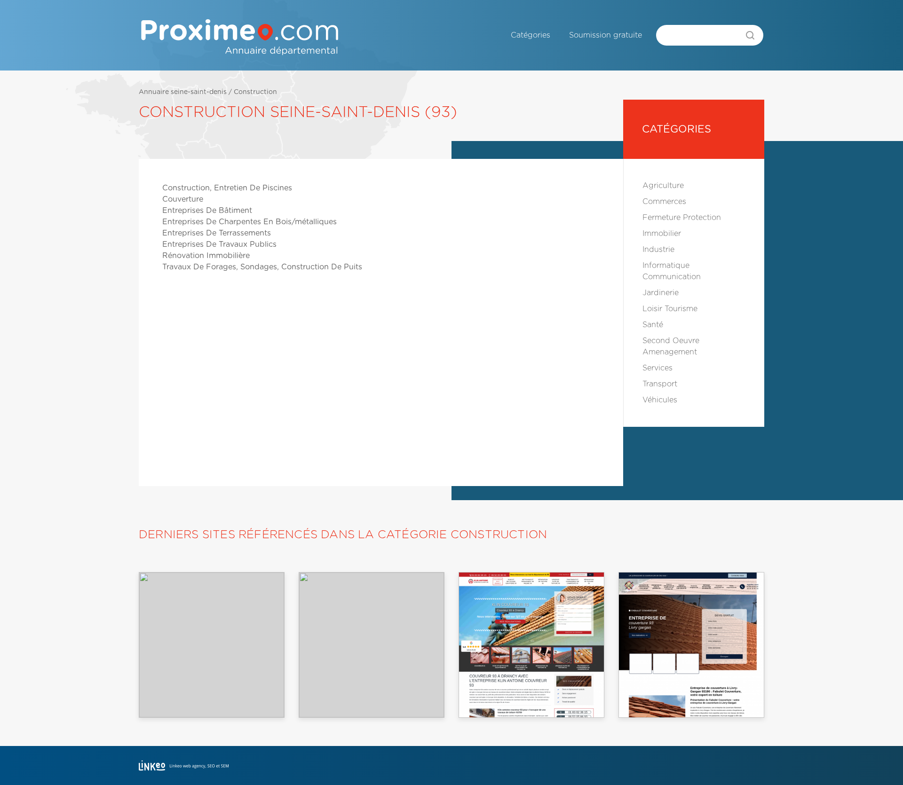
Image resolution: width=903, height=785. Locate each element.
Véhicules (659, 400)
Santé (652, 325)
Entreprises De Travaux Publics (219, 244)
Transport (659, 384)
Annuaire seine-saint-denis (183, 92)
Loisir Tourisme (669, 309)
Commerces (664, 201)
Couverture (182, 199)
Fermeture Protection (681, 217)
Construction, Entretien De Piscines (227, 188)
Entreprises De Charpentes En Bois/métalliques (249, 222)
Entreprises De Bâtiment (207, 210)
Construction (255, 92)
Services (657, 368)
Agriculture (663, 185)
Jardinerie (660, 293)
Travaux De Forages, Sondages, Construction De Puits (262, 267)
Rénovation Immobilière (206, 255)
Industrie (658, 249)
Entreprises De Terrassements (216, 233)
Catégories (530, 35)
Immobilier (661, 233)
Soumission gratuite (605, 35)
